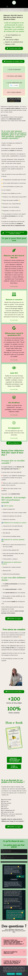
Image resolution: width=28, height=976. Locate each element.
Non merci (19, 973)
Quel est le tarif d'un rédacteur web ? (10, 952)
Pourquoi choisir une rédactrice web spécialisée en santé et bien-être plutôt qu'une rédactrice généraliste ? (14, 942)
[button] (7, 6)
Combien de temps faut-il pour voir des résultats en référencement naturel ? (12, 962)
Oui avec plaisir (10, 973)
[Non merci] (26, 970)
